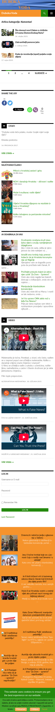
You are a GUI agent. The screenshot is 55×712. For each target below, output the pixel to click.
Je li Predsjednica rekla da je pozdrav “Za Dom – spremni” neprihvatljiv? (37, 671)
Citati (12, 126)
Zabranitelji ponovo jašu (27, 42)
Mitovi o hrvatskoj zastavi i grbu (27, 171)
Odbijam (34, 709)
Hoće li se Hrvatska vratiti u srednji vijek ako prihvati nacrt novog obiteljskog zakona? (37, 593)
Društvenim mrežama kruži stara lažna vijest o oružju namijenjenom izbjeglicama (36, 243)
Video (11, 320)
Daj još (44, 709)
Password (5, 491)
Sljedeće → (41, 73)
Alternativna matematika (13, 381)
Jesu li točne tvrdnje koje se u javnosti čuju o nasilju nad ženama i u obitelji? (37, 557)
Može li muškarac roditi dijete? (27, 193)
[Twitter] (10, 103)
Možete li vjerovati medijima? (15, 454)
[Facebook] (4, 103)
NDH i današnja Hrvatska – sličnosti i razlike (33, 182)
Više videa (7, 462)
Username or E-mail (10, 480)
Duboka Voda (9, 13)
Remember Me (10, 503)
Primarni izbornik (51, 13)
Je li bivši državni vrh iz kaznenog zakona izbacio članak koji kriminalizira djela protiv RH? (37, 579)
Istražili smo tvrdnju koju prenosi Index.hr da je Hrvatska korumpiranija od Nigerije (37, 257)
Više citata (7, 153)
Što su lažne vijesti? (11, 418)
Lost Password (7, 517)
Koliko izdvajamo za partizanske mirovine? (32, 215)
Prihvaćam (20, 709)
